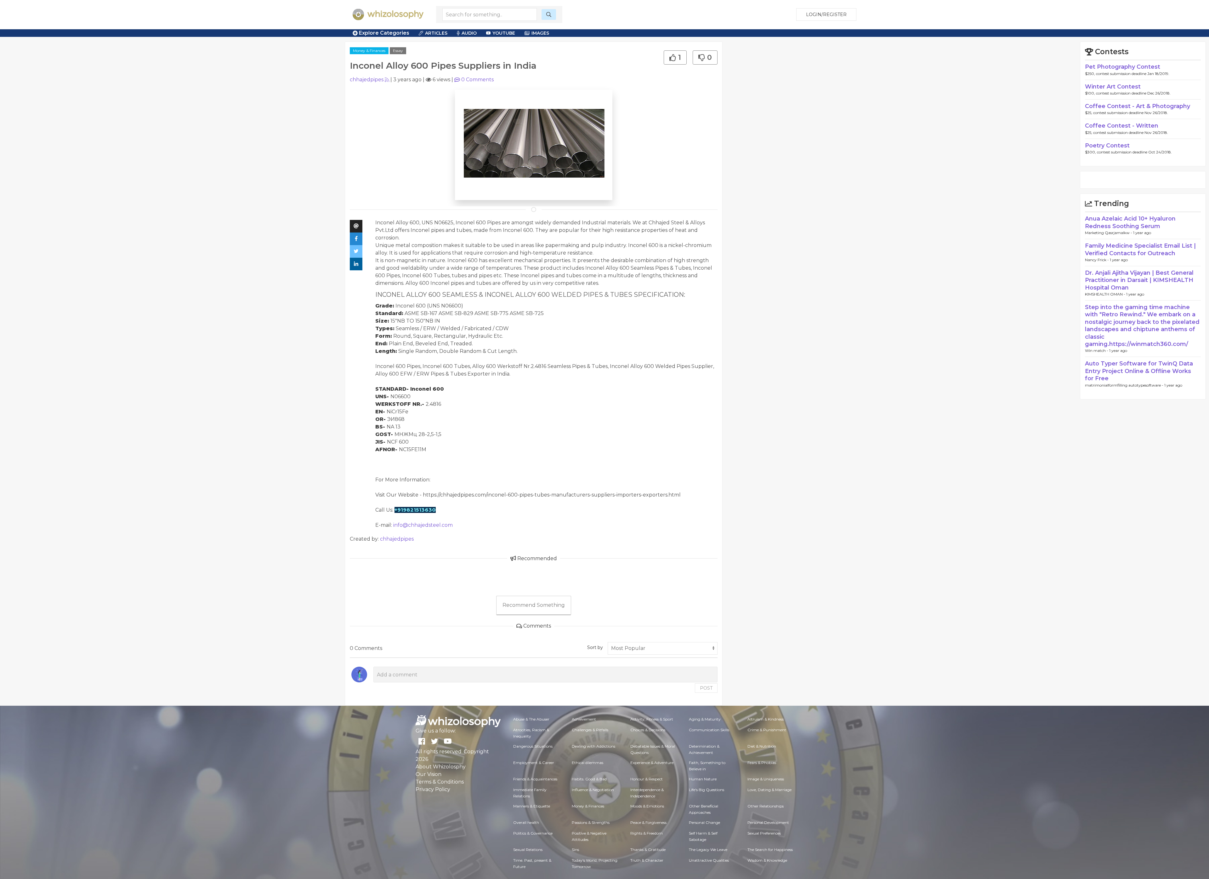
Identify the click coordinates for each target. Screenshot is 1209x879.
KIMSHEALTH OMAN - (1105, 294)
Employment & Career (533, 762)
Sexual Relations (527, 849)
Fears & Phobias (761, 762)
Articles (436, 33)
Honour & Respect (646, 779)
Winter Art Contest (1113, 86)
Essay (398, 50)
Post (706, 688)
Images (540, 33)
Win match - (1097, 350)
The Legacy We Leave (708, 849)
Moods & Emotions (647, 806)
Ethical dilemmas (587, 762)
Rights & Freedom (646, 833)
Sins (575, 849)
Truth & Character (646, 860)
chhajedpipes (366, 80)
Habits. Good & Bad (589, 779)
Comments (477, 80)
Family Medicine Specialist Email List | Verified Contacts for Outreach (1140, 249)
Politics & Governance (533, 833)
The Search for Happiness (770, 849)
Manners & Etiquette (531, 806)
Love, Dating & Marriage (769, 789)
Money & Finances (369, 50)
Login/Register (826, 14)
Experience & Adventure (651, 762)
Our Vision (428, 774)
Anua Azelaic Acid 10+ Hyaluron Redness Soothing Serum (1130, 222)
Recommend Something (533, 605)
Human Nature (703, 779)
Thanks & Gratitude (648, 849)
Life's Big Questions (706, 789)
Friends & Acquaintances (535, 779)
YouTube (503, 33)
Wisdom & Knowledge (767, 860)
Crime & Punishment (766, 729)
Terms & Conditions (440, 782)
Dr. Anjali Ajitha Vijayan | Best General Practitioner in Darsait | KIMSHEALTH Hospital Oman (1139, 280)
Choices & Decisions (647, 729)
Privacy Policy (433, 789)
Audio (469, 33)
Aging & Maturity (705, 719)
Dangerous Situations (533, 746)
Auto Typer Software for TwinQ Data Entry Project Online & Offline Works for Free (1139, 371)
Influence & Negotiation (593, 789)
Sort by (595, 647)
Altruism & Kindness (765, 719)
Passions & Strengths (591, 822)
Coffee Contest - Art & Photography (1137, 106)
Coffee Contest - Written (1121, 125)
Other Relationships (765, 806)
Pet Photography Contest (1122, 66)
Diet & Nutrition (761, 746)
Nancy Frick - (1097, 259)
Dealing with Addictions (593, 746)
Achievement (584, 719)
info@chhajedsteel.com (423, 525)
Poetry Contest (1107, 145)
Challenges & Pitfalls (590, 729)
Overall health (526, 822)
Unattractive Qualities (709, 860)
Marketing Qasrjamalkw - (1109, 232)
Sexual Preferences (764, 833)
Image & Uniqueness (765, 779)
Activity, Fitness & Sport (651, 719)
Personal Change (704, 822)
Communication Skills (709, 729)
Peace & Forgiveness (648, 822)
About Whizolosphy (441, 767)
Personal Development (768, 822)
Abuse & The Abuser (531, 719)
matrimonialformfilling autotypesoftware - (1124, 385)
